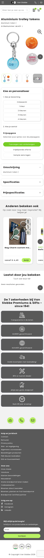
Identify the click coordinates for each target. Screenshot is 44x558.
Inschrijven (22, 536)
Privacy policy (7, 443)
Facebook (8, 504)
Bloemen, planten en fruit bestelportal (17, 491)
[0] (33, 10)
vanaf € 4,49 (11, 260)
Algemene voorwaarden (11, 449)
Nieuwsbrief (6, 479)
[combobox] (13, 10)
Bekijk (26, 260)
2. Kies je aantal (10, 127)
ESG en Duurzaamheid (10, 459)
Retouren (5, 440)
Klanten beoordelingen (11, 475)
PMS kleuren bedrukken (10, 456)
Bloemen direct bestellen (12, 488)
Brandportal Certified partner (13, 495)
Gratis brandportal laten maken (14, 482)
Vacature (5, 472)
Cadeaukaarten (8, 485)
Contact (4, 437)
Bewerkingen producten (11, 453)
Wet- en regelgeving (10, 446)
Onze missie (6, 469)
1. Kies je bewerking (11, 97)
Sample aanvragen (22, 155)
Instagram (8, 507)
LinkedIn (7, 510)
